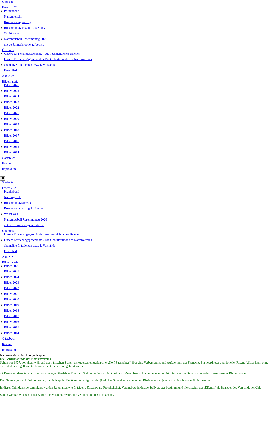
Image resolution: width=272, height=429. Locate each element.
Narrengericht (12, 16)
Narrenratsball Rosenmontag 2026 (25, 39)
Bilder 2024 (11, 96)
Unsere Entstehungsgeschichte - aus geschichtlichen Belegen (42, 53)
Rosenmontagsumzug (17, 22)
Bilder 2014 (11, 152)
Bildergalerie (10, 81)
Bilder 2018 (11, 130)
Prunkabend (11, 11)
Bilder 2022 (11, 107)
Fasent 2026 (9, 7)
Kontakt (7, 163)
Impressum (9, 169)
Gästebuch (8, 158)
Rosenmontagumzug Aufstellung (24, 27)
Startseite (7, 1)
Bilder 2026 (11, 85)
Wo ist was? (11, 33)
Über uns (8, 50)
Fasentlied (10, 70)
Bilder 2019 (11, 124)
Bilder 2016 (11, 141)
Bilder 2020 (11, 118)
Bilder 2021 (11, 113)
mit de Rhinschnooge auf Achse (24, 44)
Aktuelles (8, 76)
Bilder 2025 (11, 90)
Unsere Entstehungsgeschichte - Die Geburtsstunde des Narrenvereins (48, 59)
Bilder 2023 (11, 102)
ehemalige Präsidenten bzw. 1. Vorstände (29, 64)
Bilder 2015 (11, 146)
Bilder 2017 (11, 135)
